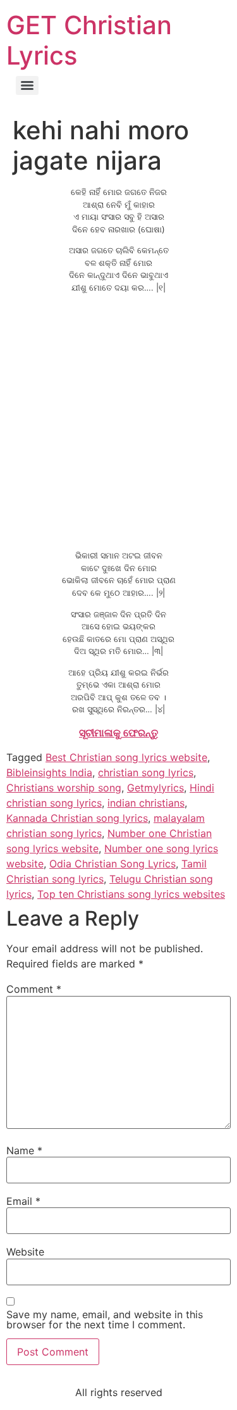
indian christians (146, 802)
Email (23, 1201)
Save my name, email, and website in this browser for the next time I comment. (104, 1319)
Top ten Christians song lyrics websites (131, 894)
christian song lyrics (145, 772)
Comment (33, 989)
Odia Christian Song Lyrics (112, 863)
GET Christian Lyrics (89, 40)
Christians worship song (63, 787)
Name (24, 1150)
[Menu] (27, 85)
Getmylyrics (155, 787)
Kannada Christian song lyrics (77, 818)
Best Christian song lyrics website (126, 757)
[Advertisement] (118, 422)
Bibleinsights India (49, 772)
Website (25, 1252)
